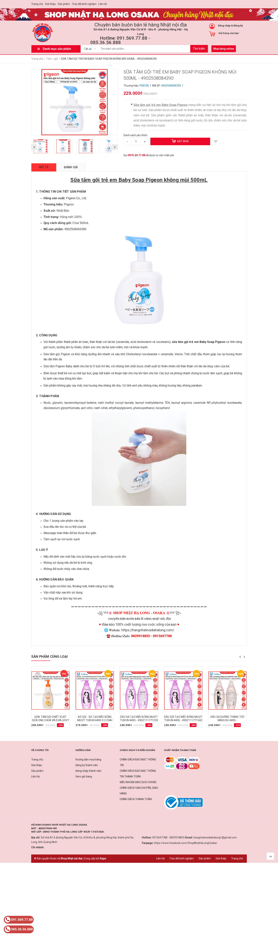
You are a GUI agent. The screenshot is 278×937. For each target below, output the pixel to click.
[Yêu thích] (216, 141)
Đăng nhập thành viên (88, 770)
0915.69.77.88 (136, 155)
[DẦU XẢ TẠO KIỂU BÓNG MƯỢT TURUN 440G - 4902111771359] (139, 690)
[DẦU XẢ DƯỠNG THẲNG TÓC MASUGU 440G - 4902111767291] (227, 690)
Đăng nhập (224, 25)
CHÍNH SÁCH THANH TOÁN (136, 799)
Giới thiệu (50, 3)
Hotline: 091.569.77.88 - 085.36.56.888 (120, 40)
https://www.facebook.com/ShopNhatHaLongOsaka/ (185, 842)
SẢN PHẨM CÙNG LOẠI (49, 656)
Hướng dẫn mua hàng (88, 759)
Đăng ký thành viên (86, 765)
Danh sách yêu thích (135, 135)
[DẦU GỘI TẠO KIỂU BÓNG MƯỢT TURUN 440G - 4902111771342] (183, 690)
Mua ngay (39, 726)
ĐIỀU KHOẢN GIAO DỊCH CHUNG (138, 782)
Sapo (103, 858)
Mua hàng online (223, 48)
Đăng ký (238, 25)
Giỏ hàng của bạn (228, 33)
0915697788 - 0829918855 (168, 837)
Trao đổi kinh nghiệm (84, 3)
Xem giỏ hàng (83, 776)
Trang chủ (37, 3)
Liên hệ (102, 3)
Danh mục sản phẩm (57, 49)
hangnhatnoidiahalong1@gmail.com (215, 837)
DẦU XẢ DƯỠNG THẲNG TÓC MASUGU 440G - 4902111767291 (227, 720)
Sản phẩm (64, 3)
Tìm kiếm (199, 48)
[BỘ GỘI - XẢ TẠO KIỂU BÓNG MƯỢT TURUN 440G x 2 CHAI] (95, 690)
